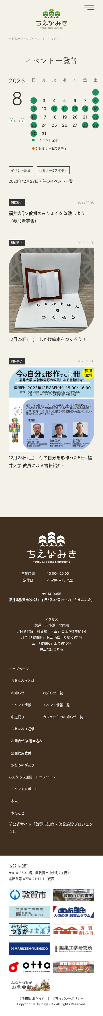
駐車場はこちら (51, 649)
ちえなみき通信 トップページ (32, 777)
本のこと (17, 813)
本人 (14, 801)
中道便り (17, 717)
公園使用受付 (21, 753)
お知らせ (17, 693)
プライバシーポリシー (68, 998)
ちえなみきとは (22, 681)
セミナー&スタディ (53, 170)
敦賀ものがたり (22, 765)
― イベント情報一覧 (54, 705)
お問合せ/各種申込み (26, 741)
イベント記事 (21, 170)
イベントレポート (24, 789)
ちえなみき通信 (22, 729)
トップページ (19, 669)
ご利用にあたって (32, 998)
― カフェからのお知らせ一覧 (61, 717)
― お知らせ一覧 (51, 693)
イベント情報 (21, 705)
